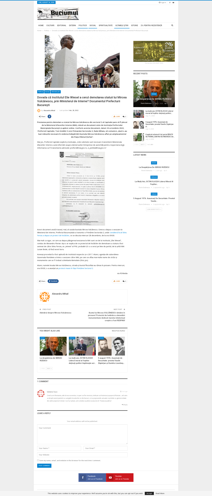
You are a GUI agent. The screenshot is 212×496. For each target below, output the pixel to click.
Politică (83, 25)
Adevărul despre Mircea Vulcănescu (55, 313)
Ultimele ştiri (121, 25)
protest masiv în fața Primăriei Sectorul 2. (76, 268)
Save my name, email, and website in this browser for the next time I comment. (70, 460)
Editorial (61, 25)
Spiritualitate (106, 25)
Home (41, 25)
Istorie (134, 25)
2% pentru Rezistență (151, 25)
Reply (125, 405)
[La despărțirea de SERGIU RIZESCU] (53, 346)
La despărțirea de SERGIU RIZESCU (154, 99)
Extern (72, 25)
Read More (160, 493)
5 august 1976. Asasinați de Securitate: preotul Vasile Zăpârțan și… (159, 124)
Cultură (50, 25)
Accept (149, 493)
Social (93, 25)
